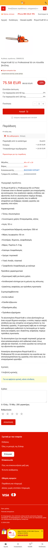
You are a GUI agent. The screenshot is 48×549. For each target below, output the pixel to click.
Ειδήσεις (5, 442)
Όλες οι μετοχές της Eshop (13, 446)
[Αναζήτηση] (44, 8)
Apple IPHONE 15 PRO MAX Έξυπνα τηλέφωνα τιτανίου (28, 532)
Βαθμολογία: (6, 410)
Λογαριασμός (18, 546)
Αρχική (6, 546)
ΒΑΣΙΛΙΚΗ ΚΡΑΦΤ (31, 170)
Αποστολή (8, 422)
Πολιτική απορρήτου (7, 511)
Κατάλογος (42, 546)
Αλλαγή (22, 136)
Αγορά (22, 111)
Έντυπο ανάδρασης (10, 470)
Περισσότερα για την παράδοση (14, 154)
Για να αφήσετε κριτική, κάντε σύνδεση (18, 379)
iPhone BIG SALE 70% (26, 14)
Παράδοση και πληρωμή (12, 484)
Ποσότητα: (7, 104)
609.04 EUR (23, 535)
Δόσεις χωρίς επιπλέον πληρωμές (16, 488)
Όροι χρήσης (5, 508)
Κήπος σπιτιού (8, 14)
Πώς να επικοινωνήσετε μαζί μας (15, 465)
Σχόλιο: (4, 389)
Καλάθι (30, 546)
